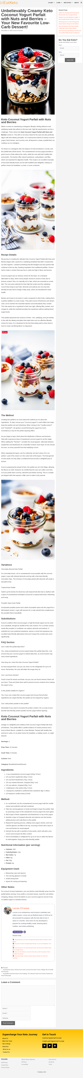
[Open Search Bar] (81, 3)
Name (60, 52)
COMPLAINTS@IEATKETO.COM (53, 1041)
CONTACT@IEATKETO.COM (51, 1038)
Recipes (5, 967)
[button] (44, 1046)
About (76, 2)
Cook (58, 2)
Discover (67, 2)
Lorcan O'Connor (18, 30)
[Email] (24, 932)
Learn (50, 2)
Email (60, 45)
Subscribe (70, 60)
